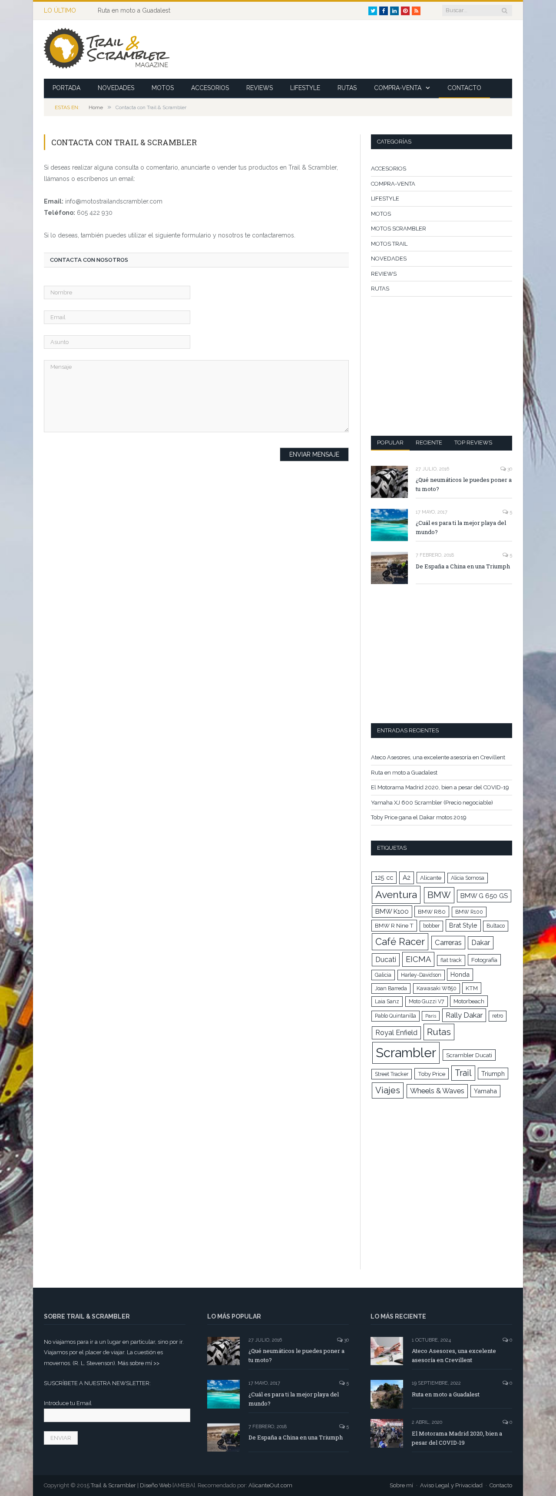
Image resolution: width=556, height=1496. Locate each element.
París (430, 1015)
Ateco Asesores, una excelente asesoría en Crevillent (438, 757)
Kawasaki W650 (437, 988)
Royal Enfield (396, 1032)
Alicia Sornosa (467, 878)
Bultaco (495, 926)
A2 (406, 878)
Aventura (396, 894)
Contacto (501, 1485)
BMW (439, 895)
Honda (460, 974)
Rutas (439, 1031)
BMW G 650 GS (484, 896)
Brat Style (463, 925)
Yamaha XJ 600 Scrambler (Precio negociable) (432, 802)
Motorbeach (468, 1001)
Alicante (430, 877)
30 (509, 469)
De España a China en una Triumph (463, 566)
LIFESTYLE (305, 87)
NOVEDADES (116, 87)
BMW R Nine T (394, 925)
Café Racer (400, 941)
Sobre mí (401, 1485)
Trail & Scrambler (113, 1485)
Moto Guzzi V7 (426, 1001)
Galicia (383, 975)
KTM (472, 988)
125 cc (384, 877)
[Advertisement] (354, 49)
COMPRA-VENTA (397, 87)
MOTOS (163, 87)
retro (497, 1016)
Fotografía (484, 959)
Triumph (493, 1073)
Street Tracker (391, 1074)
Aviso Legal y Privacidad (451, 1485)
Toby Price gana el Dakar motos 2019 (419, 817)
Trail (463, 1073)
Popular (390, 442)
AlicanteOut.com (270, 1485)
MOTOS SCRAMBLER (398, 228)
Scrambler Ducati (469, 1055)
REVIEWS (259, 87)
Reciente (429, 442)
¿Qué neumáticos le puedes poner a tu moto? (464, 484)
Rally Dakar (464, 1015)
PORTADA (66, 87)
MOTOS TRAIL (389, 243)
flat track (451, 960)
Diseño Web (155, 1485)
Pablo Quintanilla (395, 1016)
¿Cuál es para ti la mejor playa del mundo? (461, 527)
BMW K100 (392, 911)
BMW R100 (469, 912)
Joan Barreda (391, 988)
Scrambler (406, 1052)
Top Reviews (473, 442)
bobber (431, 926)
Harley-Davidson (421, 975)
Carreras (448, 942)
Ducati (385, 959)
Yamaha (485, 1091)
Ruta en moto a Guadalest (134, 10)
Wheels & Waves (437, 1090)
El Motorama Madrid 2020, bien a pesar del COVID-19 (440, 787)
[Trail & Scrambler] (107, 49)
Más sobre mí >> (138, 1363)
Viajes (387, 1090)
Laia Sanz (387, 1001)
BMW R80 (432, 911)
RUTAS (347, 87)
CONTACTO (464, 87)
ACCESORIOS (210, 87)
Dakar (480, 942)
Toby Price (431, 1073)
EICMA (418, 959)
